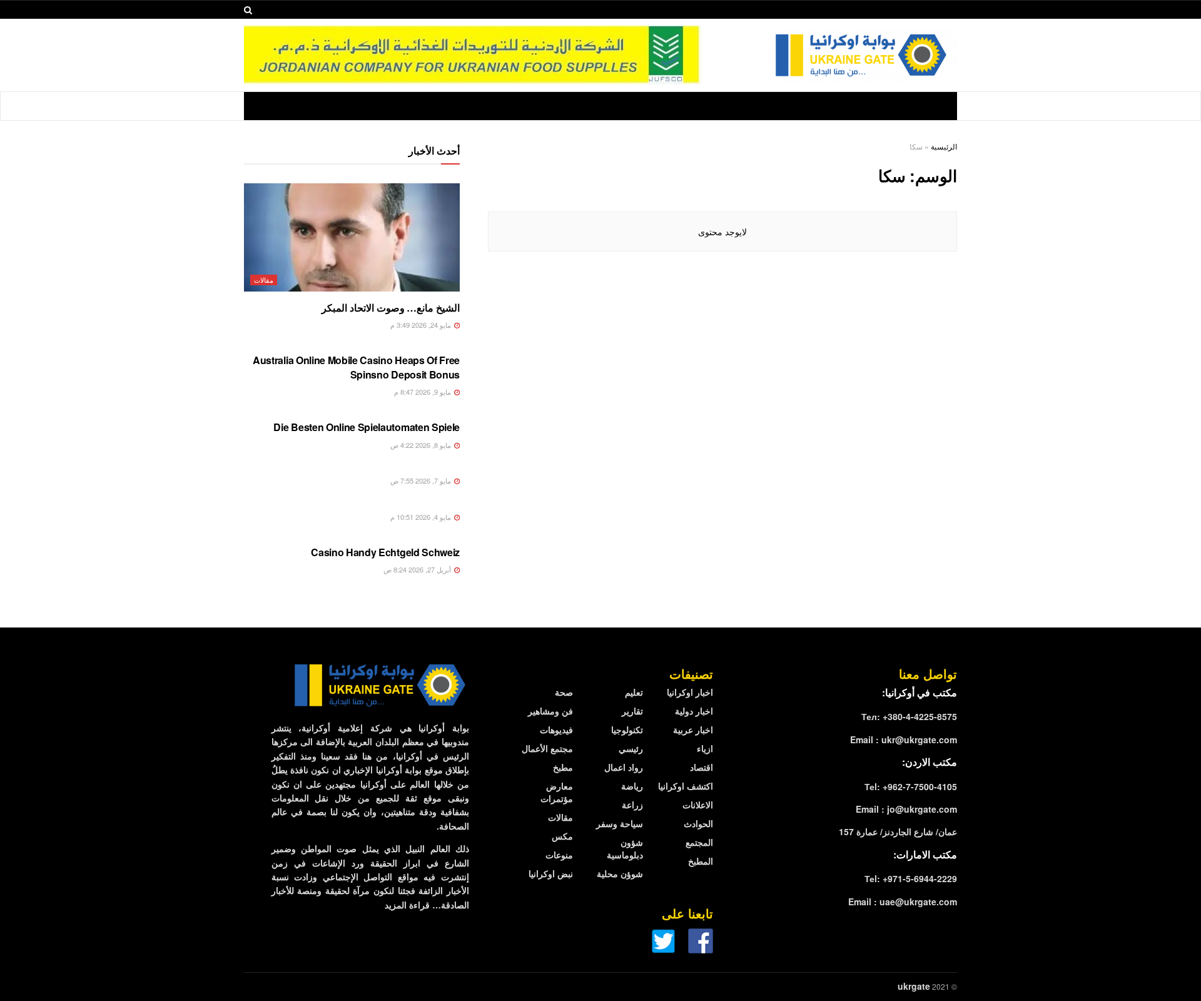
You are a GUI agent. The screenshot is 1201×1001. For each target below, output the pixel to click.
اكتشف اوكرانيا (685, 786)
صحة (564, 692)
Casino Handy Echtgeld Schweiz (385, 552)
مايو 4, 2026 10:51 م (421, 517)
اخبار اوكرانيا (690, 692)
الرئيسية (944, 146)
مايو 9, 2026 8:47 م (423, 392)
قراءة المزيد (407, 904)
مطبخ (563, 767)
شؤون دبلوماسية (625, 848)
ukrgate (914, 986)
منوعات (559, 854)
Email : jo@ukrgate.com (906, 809)
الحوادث (698, 823)
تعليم (634, 692)
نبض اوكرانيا (551, 873)
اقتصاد (701, 767)
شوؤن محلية (620, 873)
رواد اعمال (623, 767)
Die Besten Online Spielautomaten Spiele (366, 427)
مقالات (263, 280)
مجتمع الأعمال (547, 748)
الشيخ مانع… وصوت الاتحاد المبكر (391, 307)
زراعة (632, 804)
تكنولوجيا (627, 729)
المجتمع (699, 842)
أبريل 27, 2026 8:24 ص (418, 569)
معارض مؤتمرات (556, 792)
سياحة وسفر (619, 823)
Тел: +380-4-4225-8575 (909, 716)
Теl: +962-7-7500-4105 (910, 786)
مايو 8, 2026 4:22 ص (421, 445)
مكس (562, 836)
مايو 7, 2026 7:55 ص (421, 480)
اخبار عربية (693, 729)
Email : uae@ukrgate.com (902, 901)
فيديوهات (556, 729)
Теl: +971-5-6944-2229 (910, 878)
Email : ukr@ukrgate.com (903, 739)
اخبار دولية (694, 710)
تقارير (632, 710)
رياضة (632, 786)
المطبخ (700, 861)
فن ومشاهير (550, 710)
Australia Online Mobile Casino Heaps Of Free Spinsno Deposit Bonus (356, 367)
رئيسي (631, 748)
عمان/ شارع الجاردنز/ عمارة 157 (898, 831)
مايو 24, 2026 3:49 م (421, 325)
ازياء (705, 748)
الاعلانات (697, 804)
